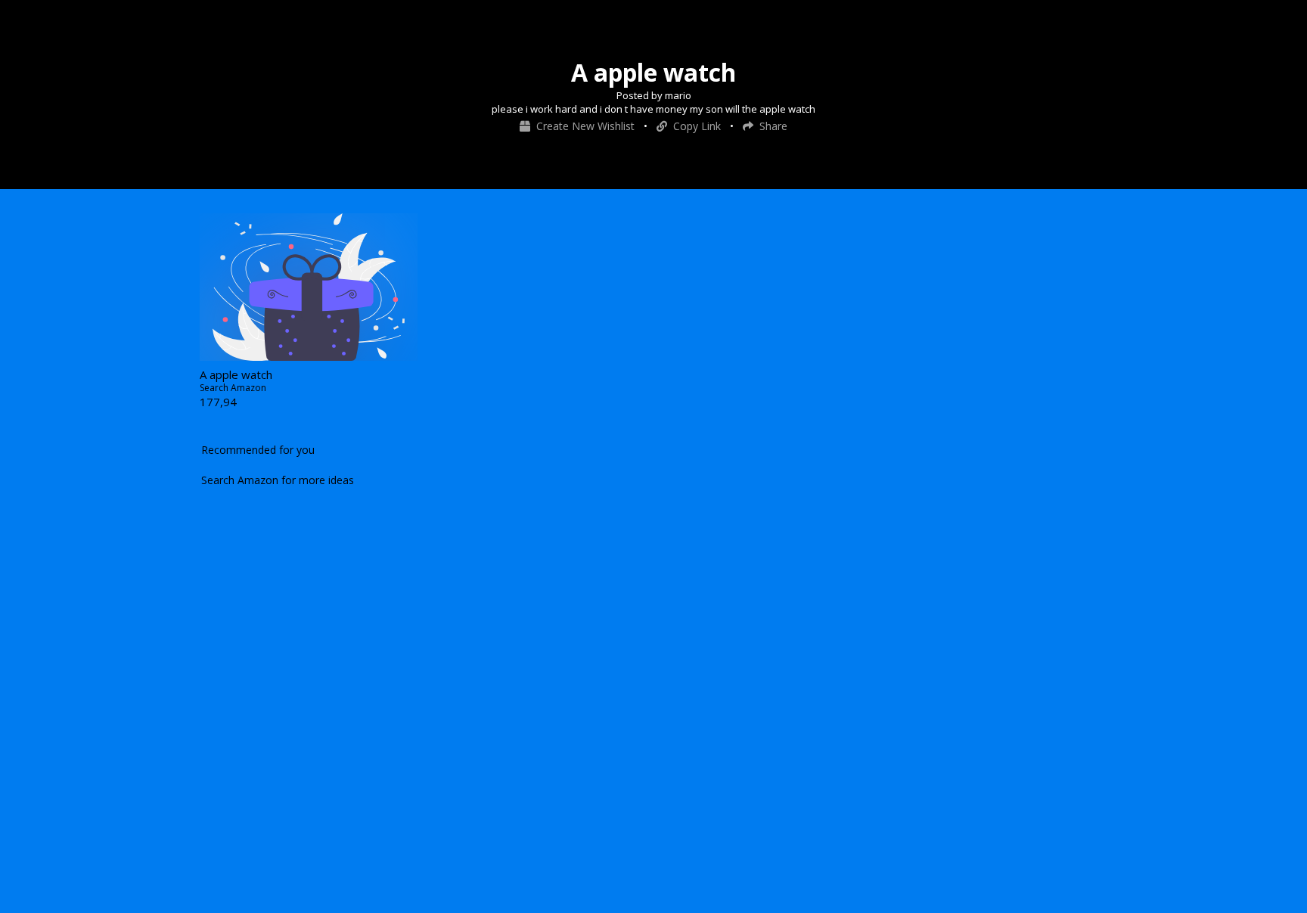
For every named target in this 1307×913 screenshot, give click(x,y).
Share (770, 126)
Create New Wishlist (584, 126)
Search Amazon (233, 387)
